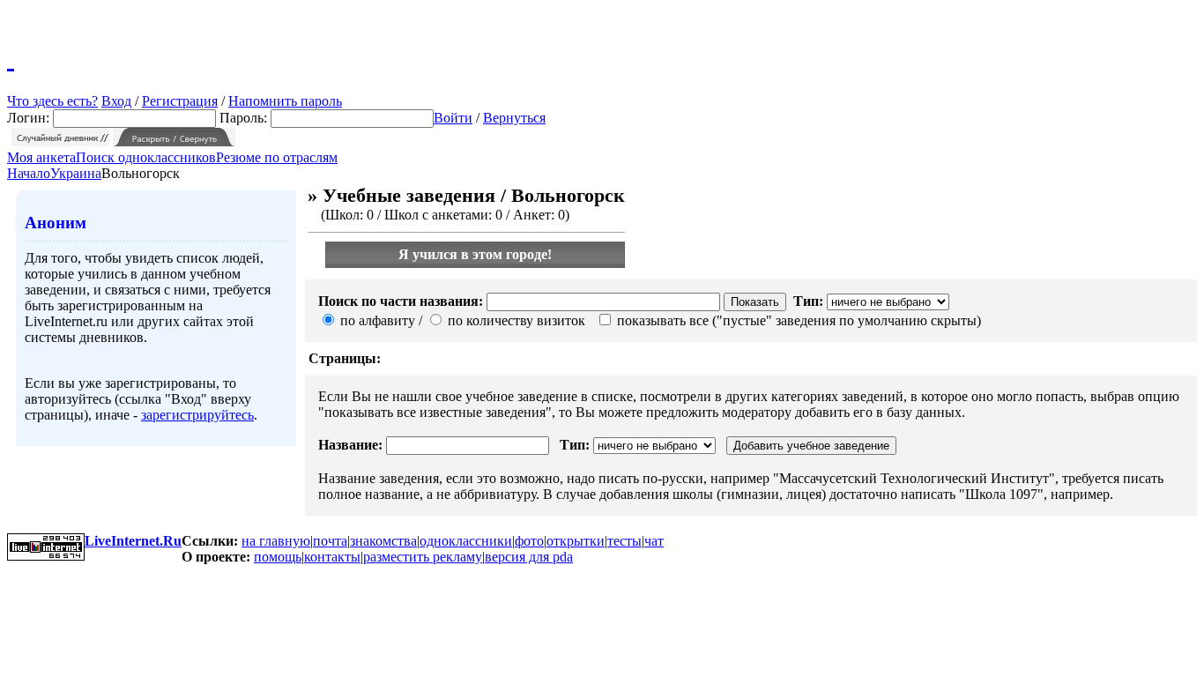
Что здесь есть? (52, 100)
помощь (277, 556)
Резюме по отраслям (277, 157)
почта (330, 540)
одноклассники (466, 540)
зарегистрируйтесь (197, 414)
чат (654, 540)
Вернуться (514, 117)
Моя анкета (41, 157)
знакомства (383, 540)
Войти (453, 117)
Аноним (55, 222)
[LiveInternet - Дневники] (10, 57)
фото (529, 540)
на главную (276, 540)
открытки (575, 540)
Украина (75, 173)
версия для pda (529, 556)
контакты (332, 556)
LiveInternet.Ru (133, 540)
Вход (116, 100)
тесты (624, 540)
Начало (28, 173)
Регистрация (180, 100)
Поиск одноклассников (146, 157)
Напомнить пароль (285, 100)
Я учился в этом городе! (475, 254)
